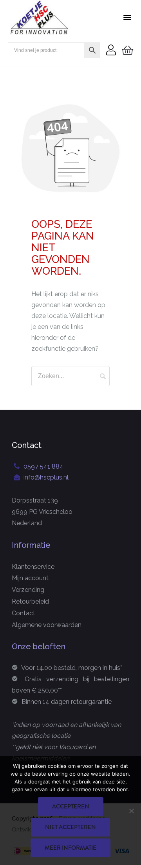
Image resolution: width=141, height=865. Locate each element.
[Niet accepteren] (131, 811)
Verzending (28, 589)
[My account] (111, 50)
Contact (23, 613)
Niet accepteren (70, 827)
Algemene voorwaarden (46, 625)
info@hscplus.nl (46, 477)
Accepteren (70, 806)
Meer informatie (70, 848)
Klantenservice (33, 566)
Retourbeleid (30, 601)
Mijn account (30, 578)
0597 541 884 (43, 466)
